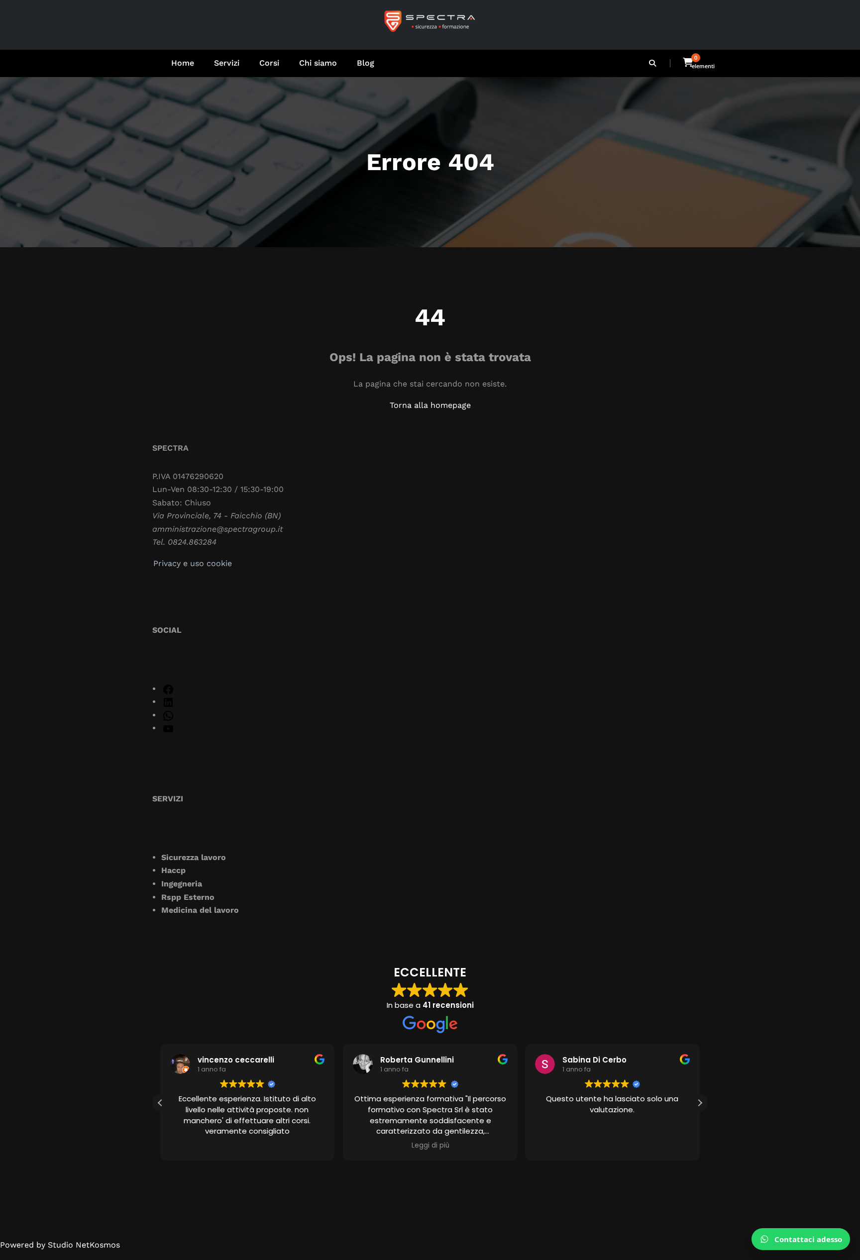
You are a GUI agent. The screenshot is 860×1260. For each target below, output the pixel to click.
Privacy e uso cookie (192, 563)
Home (182, 63)
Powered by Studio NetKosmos (60, 1245)
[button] (699, 1102)
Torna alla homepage (430, 405)
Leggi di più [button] (430, 1145)
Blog (365, 63)
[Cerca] (653, 63)
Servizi (226, 63)
